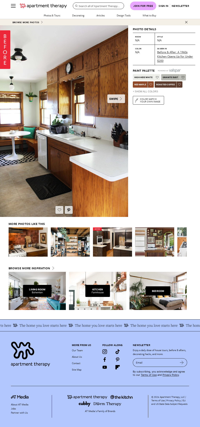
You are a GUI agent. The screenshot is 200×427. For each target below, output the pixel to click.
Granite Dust (170, 77)
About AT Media (19, 404)
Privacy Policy (170, 374)
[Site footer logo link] (39, 353)
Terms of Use (149, 374)
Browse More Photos (25, 22)
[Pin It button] (69, 210)
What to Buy (149, 15)
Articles (100, 15)
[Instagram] (104, 351)
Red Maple (140, 84)
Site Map (76, 370)
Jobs (13, 408)
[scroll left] (12, 242)
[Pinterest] (117, 359)
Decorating (78, 15)
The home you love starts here (36, 325)
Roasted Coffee (165, 84)
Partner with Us (19, 413)
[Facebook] (104, 359)
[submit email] (181, 362)
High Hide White (143, 77)
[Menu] (13, 6)
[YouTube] (104, 367)
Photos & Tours (52, 15)
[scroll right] (183, 242)
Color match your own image (150, 100)
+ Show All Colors (145, 91)
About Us (77, 357)
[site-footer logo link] (20, 397)
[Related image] (28, 242)
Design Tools (123, 15)
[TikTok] (117, 351)
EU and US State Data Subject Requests (169, 402)
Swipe (113, 98)
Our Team (77, 350)
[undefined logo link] (43, 6)
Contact (76, 363)
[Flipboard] (117, 367)
